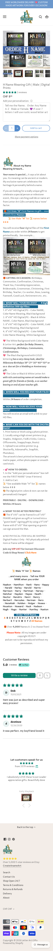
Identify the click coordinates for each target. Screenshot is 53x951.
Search (6, 872)
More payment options (26, 137)
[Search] (40, 17)
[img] (26, 763)
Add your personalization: (16, 101)
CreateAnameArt (12, 865)
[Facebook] (5, 839)
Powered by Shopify (13, 943)
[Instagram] (9, 839)
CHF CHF (7, 909)
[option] (7, 73)
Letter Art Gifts (30, 940)
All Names (36, 621)
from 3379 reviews (24, 766)
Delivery (7, 893)
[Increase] (17, 128)
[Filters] (40, 675)
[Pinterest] (13, 839)
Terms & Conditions (13, 885)
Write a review (19, 675)
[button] (10, 92)
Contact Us (9, 876)
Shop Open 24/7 (11, 881)
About (6, 897)
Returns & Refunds (13, 889)
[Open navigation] (4, 16)
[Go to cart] (47, 17)
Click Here (31, 552)
